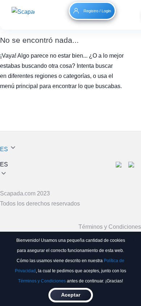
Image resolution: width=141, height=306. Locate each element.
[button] (8, 165)
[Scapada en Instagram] (134, 166)
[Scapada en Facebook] (122, 166)
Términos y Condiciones (42, 281)
